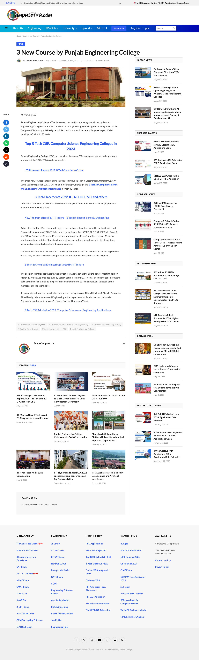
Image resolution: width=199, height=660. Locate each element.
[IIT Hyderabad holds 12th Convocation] (33, 459)
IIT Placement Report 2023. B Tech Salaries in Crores (54, 170)
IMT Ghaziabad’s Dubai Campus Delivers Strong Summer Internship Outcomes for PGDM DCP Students (53, 3)
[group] (102, 617)
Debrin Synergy (125, 649)
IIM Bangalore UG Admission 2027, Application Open (168, 161)
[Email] (6, 150)
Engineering (34, 28)
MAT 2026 (21, 593)
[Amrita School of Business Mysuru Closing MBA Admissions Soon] (143, 145)
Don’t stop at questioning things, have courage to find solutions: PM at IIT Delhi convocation (167, 349)
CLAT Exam (126, 570)
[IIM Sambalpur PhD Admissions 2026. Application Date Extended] (143, 454)
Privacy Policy (162, 567)
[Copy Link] (6, 163)
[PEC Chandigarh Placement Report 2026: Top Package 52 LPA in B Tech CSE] (33, 381)
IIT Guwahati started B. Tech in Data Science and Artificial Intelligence (107, 475)
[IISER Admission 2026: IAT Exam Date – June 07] (108, 381)
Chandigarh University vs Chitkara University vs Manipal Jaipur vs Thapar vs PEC (108, 437)
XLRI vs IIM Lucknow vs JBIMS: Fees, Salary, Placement (165, 206)
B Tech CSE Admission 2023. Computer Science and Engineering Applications (68, 310)
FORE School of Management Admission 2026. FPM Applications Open (168, 435)
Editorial (102, 28)
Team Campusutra (34, 60)
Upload (86, 28)
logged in (36, 504)
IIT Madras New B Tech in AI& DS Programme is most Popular (32, 416)
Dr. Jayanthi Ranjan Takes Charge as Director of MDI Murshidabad (166, 72)
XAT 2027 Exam (24, 573)
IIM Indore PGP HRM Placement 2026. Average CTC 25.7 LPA (166, 275)
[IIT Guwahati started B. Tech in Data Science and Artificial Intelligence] (108, 459)
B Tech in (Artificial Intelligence (31, 324)
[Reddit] (6, 157)
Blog (24, 36)
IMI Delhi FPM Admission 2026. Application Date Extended (166, 417)
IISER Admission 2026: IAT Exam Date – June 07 (108, 397)
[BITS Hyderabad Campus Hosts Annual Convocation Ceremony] (143, 369)
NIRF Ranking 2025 (130, 557)
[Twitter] (6, 129)
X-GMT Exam (23, 607)
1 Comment (88, 60)
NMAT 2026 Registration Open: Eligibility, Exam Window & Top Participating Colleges (167, 92)
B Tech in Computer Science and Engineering (68, 324)
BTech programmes (50, 329)
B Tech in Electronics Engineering (106, 324)
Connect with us (163, 560)
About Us (18, 28)
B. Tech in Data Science (28, 329)
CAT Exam (21, 567)
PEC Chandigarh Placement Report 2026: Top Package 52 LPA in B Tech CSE (31, 398)
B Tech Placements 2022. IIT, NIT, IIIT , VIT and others (71, 197)
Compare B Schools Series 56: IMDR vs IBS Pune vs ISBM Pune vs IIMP (166, 224)
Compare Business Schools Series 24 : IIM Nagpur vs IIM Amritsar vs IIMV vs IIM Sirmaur (168, 244)
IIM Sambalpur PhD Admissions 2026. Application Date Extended (167, 453)
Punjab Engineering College (82, 329)
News (20, 44)
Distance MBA (93, 580)
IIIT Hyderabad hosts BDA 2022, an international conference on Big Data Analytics (70, 475)
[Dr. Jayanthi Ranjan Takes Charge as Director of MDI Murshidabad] (143, 72)
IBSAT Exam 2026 (25, 613)
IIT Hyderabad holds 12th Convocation (29, 474)
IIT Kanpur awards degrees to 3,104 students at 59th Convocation (167, 387)
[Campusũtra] (28, 15)
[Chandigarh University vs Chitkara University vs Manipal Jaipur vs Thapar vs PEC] (108, 420)
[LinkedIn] (6, 136)
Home (18, 36)
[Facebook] (6, 122)
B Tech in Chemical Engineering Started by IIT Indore (54, 264)
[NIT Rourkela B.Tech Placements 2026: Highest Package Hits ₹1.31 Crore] (143, 318)
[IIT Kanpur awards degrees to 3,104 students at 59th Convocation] (143, 388)
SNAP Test (21, 600)
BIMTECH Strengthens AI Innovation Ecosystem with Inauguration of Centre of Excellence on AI (167, 113)
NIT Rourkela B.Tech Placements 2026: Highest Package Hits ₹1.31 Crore (166, 318)
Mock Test (119, 28)
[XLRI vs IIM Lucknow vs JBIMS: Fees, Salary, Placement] (143, 206)
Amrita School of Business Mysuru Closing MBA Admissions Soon (166, 144)
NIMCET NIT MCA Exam (132, 616)
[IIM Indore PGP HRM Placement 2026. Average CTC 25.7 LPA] (143, 276)
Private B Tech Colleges (131, 593)
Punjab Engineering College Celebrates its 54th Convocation (70, 436)
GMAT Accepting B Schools (29, 620)
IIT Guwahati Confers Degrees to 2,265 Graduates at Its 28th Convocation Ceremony (70, 398)
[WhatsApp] (6, 143)
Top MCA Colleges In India (133, 610)
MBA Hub (51, 28)
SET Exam (125, 587)
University (68, 28)
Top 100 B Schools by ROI (98, 557)
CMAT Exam (22, 587)
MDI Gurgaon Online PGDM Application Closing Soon (139, 3)
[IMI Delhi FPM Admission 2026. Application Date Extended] (143, 417)
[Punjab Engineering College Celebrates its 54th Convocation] (71, 420)
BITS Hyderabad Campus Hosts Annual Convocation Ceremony (167, 369)
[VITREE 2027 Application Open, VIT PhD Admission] (143, 179)
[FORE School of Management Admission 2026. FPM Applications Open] (143, 436)
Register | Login (140, 28)
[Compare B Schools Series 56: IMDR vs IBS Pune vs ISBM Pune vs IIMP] (143, 224)
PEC (65, 329)
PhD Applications (94, 543)
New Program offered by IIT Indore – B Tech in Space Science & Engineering (67, 217)
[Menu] (6, 28)
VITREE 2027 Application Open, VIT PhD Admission (166, 177)
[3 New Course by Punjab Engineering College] (70, 106)
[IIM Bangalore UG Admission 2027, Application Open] (143, 163)
